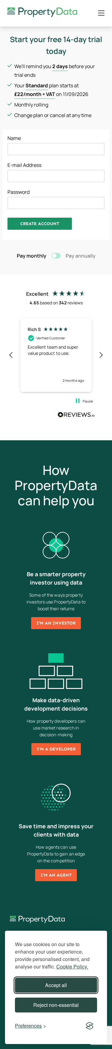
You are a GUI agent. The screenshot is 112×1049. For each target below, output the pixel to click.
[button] (11, 355)
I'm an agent (56, 875)
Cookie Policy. (72, 966)
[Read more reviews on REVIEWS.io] (76, 415)
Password (18, 192)
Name (14, 138)
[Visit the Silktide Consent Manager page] (89, 1025)
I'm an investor (56, 623)
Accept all (56, 985)
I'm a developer (56, 749)
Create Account (39, 223)
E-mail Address (24, 165)
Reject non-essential (56, 1004)
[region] (56, 355)
